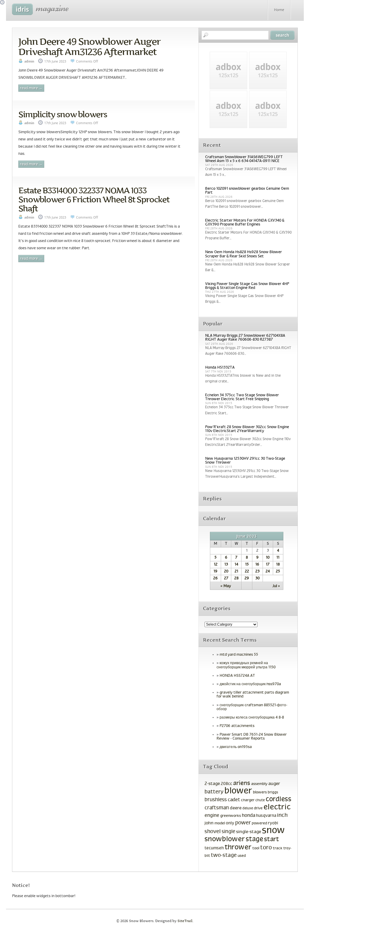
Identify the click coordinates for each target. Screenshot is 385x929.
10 (268, 558)
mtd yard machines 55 (239, 655)
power (243, 823)
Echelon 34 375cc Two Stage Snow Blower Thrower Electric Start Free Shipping (242, 397)
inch (282, 815)
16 (257, 564)
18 (278, 564)
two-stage (224, 855)
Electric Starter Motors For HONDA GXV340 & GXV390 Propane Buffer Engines (244, 222)
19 (215, 571)
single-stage (248, 832)
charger (247, 800)
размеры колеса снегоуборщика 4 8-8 (252, 717)
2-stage (212, 784)
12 (215, 564)
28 (236, 578)
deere (236, 808)
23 (257, 571)
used (242, 856)
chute (260, 800)
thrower (238, 847)
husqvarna (266, 816)
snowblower (225, 839)
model (219, 823)
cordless (278, 799)
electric (277, 807)
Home (279, 10)
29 (247, 578)
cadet (234, 800)
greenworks (230, 816)
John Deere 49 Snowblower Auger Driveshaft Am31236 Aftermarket (89, 46)
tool (255, 848)
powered (259, 823)
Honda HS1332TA (220, 367)
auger (274, 784)
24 (268, 571)
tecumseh (214, 848)
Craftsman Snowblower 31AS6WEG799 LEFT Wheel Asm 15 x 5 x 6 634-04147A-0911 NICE (244, 159)
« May (225, 586)
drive (258, 808)
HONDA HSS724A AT (237, 676)
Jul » (276, 586)
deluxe (247, 808)
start (271, 839)
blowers (260, 792)
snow (273, 830)
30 (257, 578)
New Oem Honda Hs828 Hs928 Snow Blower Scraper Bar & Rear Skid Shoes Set (243, 254)
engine (212, 816)
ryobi (273, 823)
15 (247, 564)
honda (248, 815)
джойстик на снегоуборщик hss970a (250, 684)
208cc (226, 784)
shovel (213, 831)
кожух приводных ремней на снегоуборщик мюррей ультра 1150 (246, 665)
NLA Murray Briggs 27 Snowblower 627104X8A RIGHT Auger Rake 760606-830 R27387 (245, 338)
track (277, 848)
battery (214, 792)
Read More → (31, 88)
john (209, 823)
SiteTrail (184, 921)
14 (236, 564)
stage (254, 839)
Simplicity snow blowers (62, 114)
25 (278, 571)
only (230, 823)
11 (277, 558)
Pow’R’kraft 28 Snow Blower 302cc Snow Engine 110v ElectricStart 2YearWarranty (247, 429)
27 (226, 578)
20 (226, 571)
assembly (259, 784)
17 (268, 564)
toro (266, 848)
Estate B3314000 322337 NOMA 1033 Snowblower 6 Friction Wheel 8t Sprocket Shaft (93, 199)
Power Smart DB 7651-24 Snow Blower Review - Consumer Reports (252, 736)
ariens (241, 783)
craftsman (217, 808)
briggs (273, 792)
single (228, 831)
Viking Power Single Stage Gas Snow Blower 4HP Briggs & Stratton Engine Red (247, 286)
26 (215, 578)
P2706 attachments (237, 726)
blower (238, 791)
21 (236, 571)
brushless (216, 800)
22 (247, 571)
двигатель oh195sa (236, 747)
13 (226, 564)
